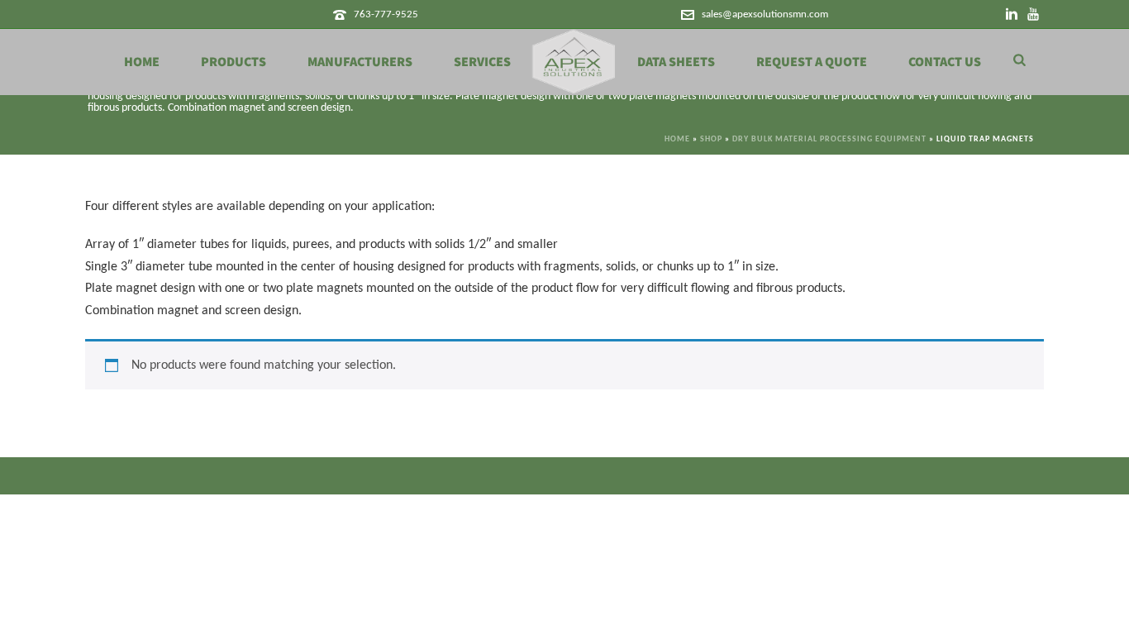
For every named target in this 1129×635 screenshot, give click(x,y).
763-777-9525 (386, 14)
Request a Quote (811, 62)
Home (142, 62)
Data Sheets (676, 62)
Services (482, 62)
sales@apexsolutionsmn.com (765, 14)
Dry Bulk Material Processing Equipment (829, 139)
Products (233, 62)
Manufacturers (359, 62)
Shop (711, 139)
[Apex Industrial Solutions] (574, 62)
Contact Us (944, 62)
